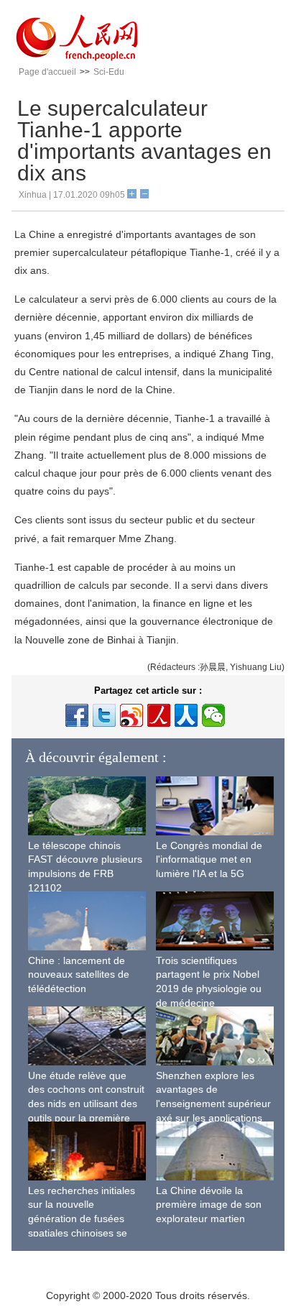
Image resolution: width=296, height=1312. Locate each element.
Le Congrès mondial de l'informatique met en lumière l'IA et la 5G (209, 859)
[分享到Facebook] (76, 715)
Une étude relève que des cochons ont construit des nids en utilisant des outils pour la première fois (86, 1103)
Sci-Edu (108, 72)
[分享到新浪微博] (131, 715)
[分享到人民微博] (158, 715)
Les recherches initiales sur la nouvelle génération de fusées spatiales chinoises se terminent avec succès (81, 1218)
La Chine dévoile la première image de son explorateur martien (209, 1204)
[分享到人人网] (186, 715)
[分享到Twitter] (104, 715)
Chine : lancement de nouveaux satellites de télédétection (78, 974)
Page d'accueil (47, 72)
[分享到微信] (213, 715)
